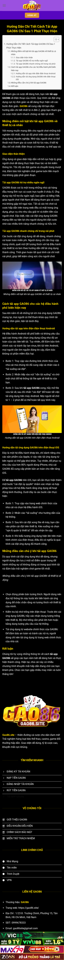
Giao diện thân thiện (24, 57)
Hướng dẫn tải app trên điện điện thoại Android (35, 73)
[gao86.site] (32, 5)
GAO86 (23, 106)
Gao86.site (8, 734)
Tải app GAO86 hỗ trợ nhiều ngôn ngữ (32, 61)
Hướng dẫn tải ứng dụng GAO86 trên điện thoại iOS (35, 78)
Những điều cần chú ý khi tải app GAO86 (29, 83)
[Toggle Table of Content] (54, 39)
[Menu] (4, 5)
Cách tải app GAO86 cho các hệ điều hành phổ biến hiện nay (33, 68)
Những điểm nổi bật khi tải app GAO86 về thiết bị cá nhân (33, 53)
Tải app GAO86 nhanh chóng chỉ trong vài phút (35, 64)
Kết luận (14, 86)
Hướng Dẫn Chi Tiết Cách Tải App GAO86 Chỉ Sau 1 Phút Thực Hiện (30, 46)
